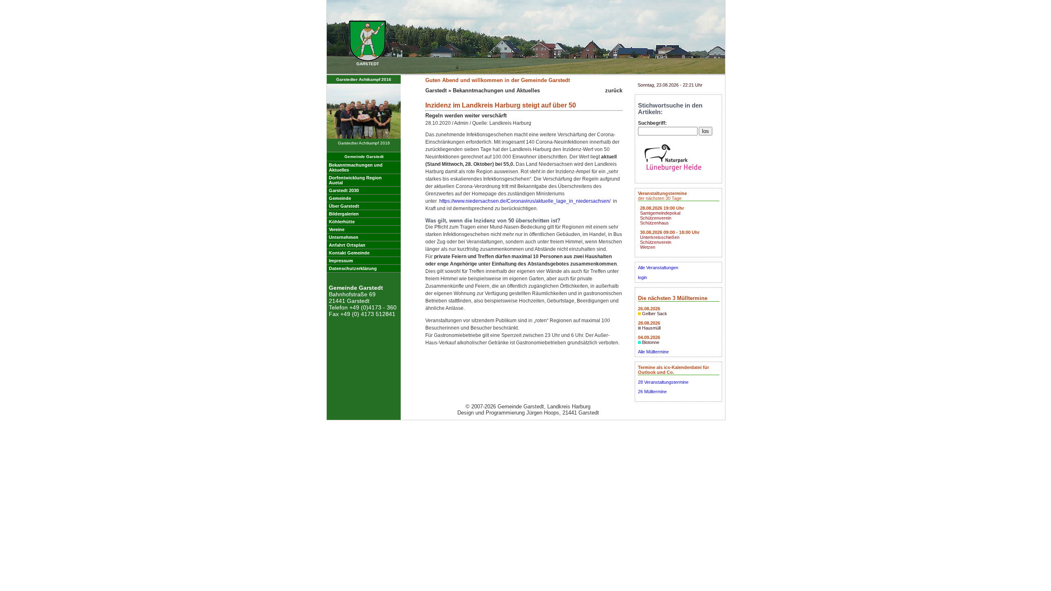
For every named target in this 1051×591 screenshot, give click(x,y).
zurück (613, 90)
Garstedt (436, 90)
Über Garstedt (344, 206)
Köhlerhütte (342, 221)
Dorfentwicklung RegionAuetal (355, 180)
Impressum (341, 260)
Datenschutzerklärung (353, 268)
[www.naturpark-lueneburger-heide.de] (673, 173)
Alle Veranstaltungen (658, 267)
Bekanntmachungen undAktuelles (356, 167)
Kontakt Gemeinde (349, 252)
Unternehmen (343, 237)
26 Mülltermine (652, 391)
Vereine (336, 229)
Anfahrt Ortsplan (347, 245)
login (642, 277)
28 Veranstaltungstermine (663, 382)
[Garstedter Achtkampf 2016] (364, 137)
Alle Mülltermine (653, 351)
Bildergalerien (344, 213)
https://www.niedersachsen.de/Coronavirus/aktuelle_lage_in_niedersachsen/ (524, 201)
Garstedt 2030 (344, 190)
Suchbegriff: (652, 123)
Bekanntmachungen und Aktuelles (496, 90)
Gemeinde (340, 198)
